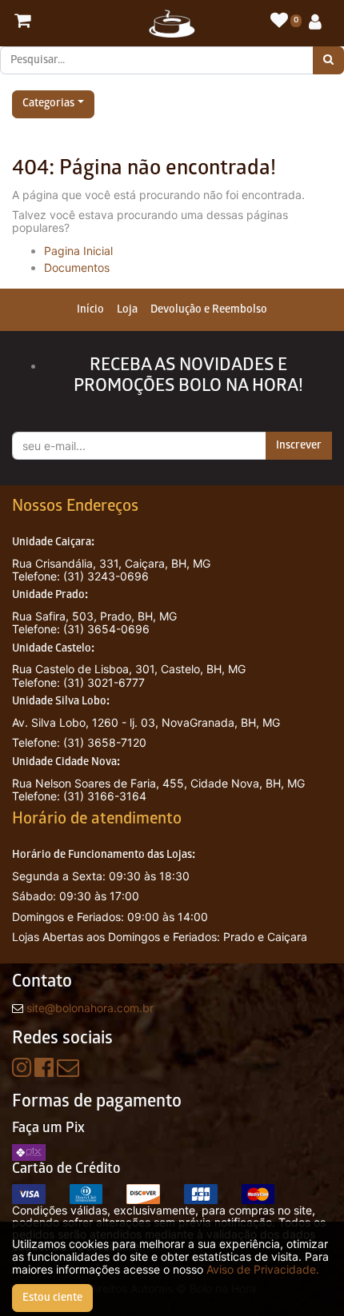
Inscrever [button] (299, 446)
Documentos (77, 267)
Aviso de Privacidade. (262, 1269)
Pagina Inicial (78, 250)
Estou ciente (52, 1298)
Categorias (48, 104)
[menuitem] (90, 310)
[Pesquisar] (328, 60)
